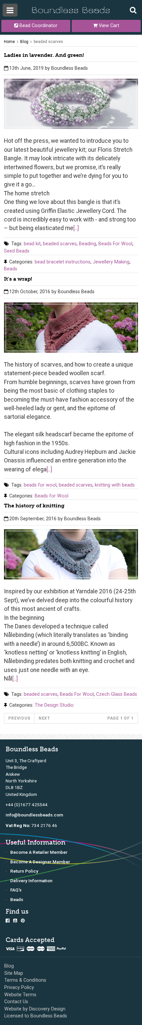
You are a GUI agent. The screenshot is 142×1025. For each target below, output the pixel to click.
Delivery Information (31, 880)
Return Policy (24, 871)
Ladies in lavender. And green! (44, 55)
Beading (87, 244)
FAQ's (15, 889)
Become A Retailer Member (38, 852)
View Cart (108, 25)
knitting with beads (115, 485)
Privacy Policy (19, 987)
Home (9, 41)
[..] (76, 228)
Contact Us (16, 1002)
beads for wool (40, 485)
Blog (24, 41)
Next (44, 718)
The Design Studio (54, 705)
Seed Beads (16, 251)
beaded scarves (48, 41)
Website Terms (20, 995)
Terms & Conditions (25, 980)
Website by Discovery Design (34, 1009)
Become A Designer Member (40, 861)
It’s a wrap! (18, 279)
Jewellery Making (111, 262)
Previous (19, 718)
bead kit (32, 244)
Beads (10, 269)
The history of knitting (34, 505)
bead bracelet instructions (62, 262)
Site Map (13, 973)
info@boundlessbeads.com (34, 814)
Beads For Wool (115, 244)
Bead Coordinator (37, 25)
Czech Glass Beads (116, 694)
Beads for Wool (51, 496)
